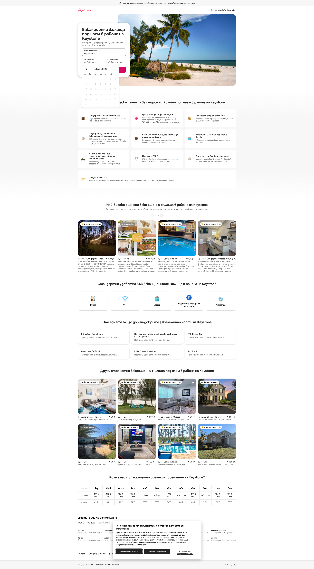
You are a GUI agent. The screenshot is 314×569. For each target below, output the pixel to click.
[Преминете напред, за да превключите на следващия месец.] (115, 69)
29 (110, 99)
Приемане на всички (128, 551)
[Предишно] (152, 215)
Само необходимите (157, 551)
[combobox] (104, 53)
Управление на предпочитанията (185, 552)
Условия (115, 565)
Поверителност (102, 565)
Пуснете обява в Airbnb (223, 10)
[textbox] (93, 62)
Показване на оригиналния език (181, 3)
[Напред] (162, 215)
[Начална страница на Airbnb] (84, 10)
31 (86, 104)
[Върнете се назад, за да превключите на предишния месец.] (86, 69)
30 (115, 99)
